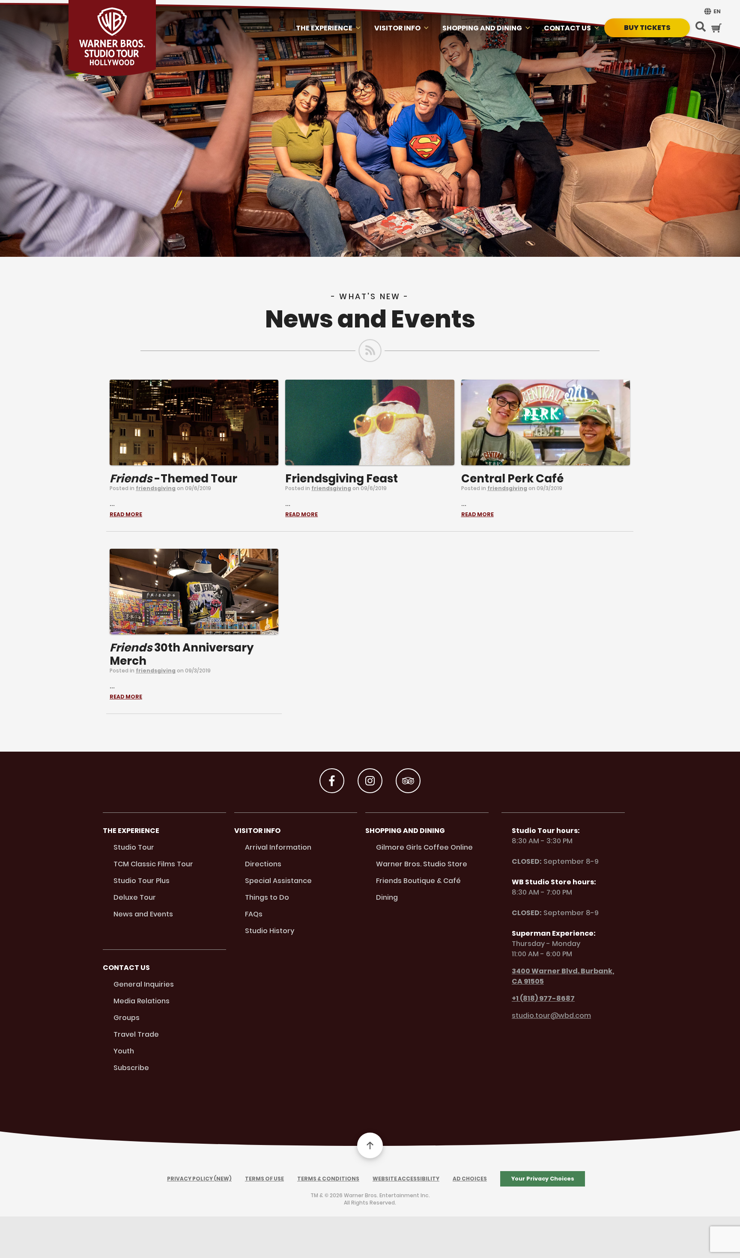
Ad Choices (470, 1178)
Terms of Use (264, 1178)
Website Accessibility (406, 1178)
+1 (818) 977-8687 (543, 998)
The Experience (324, 28)
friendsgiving (156, 488)
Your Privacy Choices (542, 1178)
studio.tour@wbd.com (551, 1015)
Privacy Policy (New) (199, 1178)
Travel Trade (136, 1034)
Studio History (269, 931)
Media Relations (141, 1001)
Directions (263, 864)
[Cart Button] (716, 27)
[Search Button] (700, 27)
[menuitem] (711, 11)
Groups (126, 1018)
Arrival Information (278, 847)
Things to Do (267, 897)
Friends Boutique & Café (418, 881)
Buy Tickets (647, 28)
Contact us (567, 28)
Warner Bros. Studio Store (421, 864)
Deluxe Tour (134, 897)
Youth (123, 1051)
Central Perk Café (512, 478)
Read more (126, 514)
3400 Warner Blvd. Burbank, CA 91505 (563, 976)
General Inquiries (143, 984)
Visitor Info (397, 28)
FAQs (254, 914)
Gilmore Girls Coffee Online (424, 847)
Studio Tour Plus (141, 881)
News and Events (143, 914)
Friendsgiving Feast (341, 478)
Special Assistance (278, 881)
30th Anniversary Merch (182, 654)
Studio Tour (133, 847)
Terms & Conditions (328, 1178)
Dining (387, 897)
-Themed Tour (173, 478)
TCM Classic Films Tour (153, 864)
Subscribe (131, 1068)
